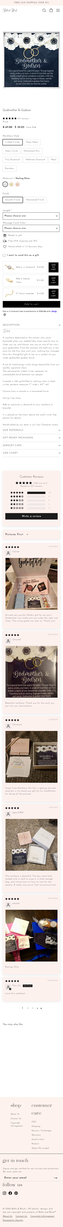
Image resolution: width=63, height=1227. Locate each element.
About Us (15, 1114)
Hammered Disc (32, 151)
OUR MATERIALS (13, 430)
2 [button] (27, 1008)
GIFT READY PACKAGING (18, 438)
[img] (12, 547)
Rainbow (9, 168)
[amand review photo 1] (31, 936)
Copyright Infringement (17, 1124)
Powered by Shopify (13, 1220)
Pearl (53, 160)
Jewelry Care (38, 1139)
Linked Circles (12, 142)
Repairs (35, 1144)
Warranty (36, 1135)
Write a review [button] (31, 516)
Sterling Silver (5, 184)
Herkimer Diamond (35, 160)
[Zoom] (57, 100)
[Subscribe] (55, 1178)
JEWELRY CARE (12, 445)
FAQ (34, 1122)
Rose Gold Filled (17, 184)
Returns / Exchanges (42, 1131)
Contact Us (16, 1119)
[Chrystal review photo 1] (31, 672)
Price (5, 122)
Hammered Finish (35, 200)
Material (16, 178)
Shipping (36, 1126)
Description (11, 325)
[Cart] (51, 10)
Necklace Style (11, 136)
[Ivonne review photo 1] (31, 584)
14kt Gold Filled (11, 184)
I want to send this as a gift (23, 255)
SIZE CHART (10, 453)
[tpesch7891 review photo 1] (31, 845)
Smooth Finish (12, 200)
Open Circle (11, 151)
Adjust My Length (40, 1148)
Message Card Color (14, 223)
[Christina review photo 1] (31, 757)
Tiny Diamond (12, 160)
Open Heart (32, 142)
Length (6, 210)
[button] (10, 119)
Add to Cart (53, 267)
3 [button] (33, 1008)
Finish (6, 193)
